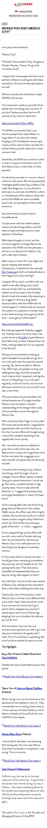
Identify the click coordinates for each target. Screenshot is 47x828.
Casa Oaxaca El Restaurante (16, 769)
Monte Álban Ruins (11, 734)
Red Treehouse (9, 272)
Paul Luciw (19, 812)
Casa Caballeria (9, 657)
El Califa (23, 337)
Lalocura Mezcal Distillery (29, 688)
